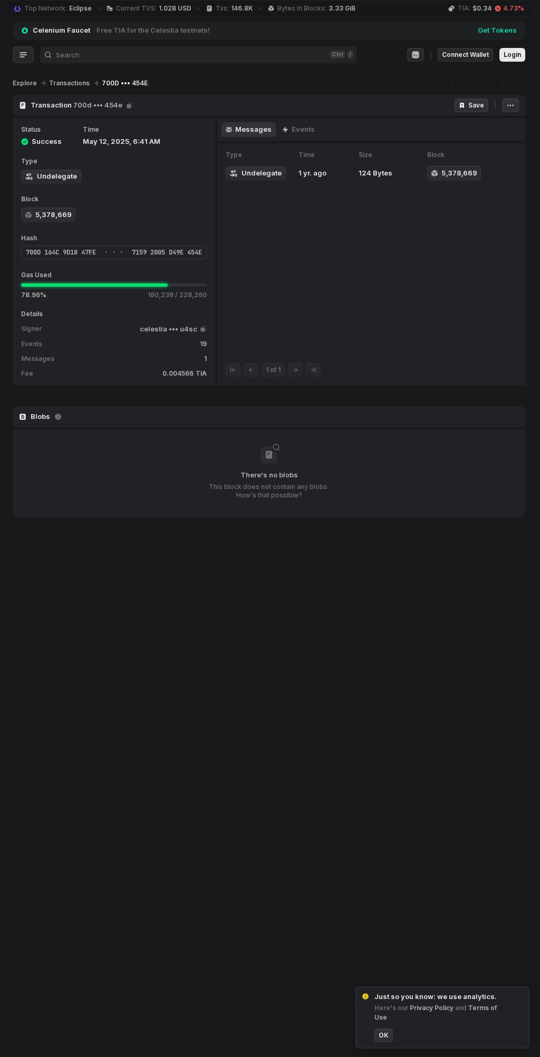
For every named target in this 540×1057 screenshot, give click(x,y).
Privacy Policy (432, 1008)
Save (476, 105)
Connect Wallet (465, 54)
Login (512, 54)
